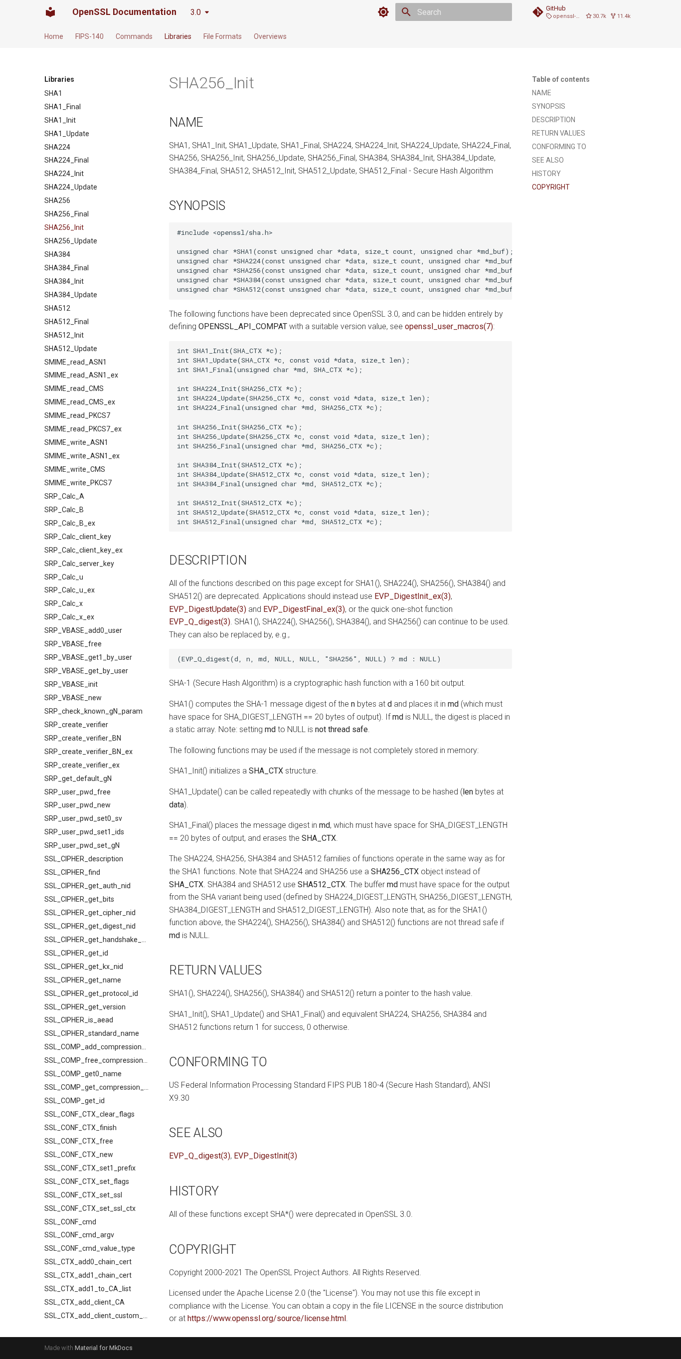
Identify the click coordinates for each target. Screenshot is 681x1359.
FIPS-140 (89, 36)
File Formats (222, 36)
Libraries (178, 36)
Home (53, 36)
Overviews (270, 36)
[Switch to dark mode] (383, 12)
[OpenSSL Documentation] (50, 12)
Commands (134, 36)
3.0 (195, 12)
